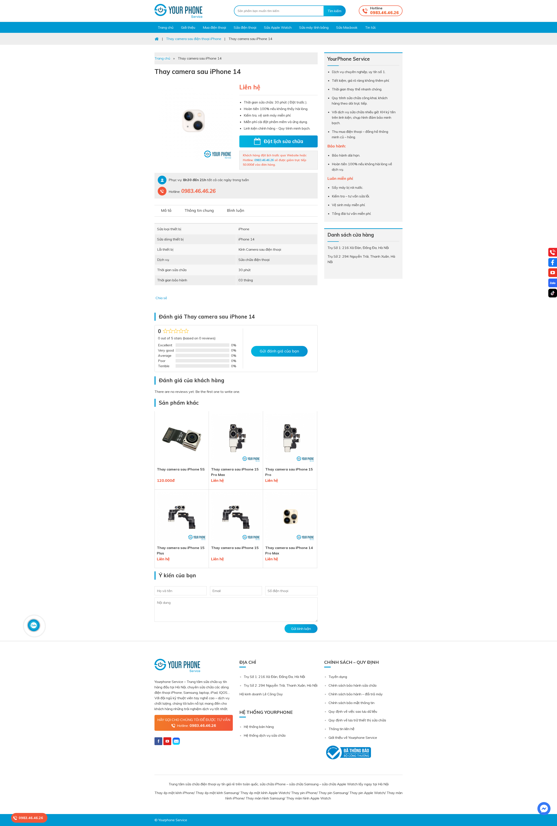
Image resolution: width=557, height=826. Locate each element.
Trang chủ (162, 58)
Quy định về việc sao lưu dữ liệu (353, 711)
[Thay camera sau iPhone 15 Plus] (181, 542)
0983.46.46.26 (384, 12)
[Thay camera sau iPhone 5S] (181, 464)
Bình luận (235, 210)
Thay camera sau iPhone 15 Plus (181, 550)
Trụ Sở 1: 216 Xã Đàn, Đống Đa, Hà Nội (274, 676)
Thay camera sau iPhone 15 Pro (289, 472)
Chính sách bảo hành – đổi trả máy (356, 694)
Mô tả (166, 210)
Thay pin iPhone (304, 793)
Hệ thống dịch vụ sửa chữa (264, 735)
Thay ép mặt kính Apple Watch (264, 793)
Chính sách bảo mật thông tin (351, 703)
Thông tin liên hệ (341, 729)
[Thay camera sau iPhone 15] (236, 542)
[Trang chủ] (156, 39)
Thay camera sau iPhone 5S (181, 469)
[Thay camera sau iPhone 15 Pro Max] (236, 464)
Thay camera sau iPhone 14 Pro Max (289, 550)
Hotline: (196, 725)
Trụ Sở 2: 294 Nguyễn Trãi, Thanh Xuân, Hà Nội (280, 685)
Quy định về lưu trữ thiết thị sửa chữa (357, 720)
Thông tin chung (199, 210)
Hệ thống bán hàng (259, 726)
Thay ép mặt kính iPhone (174, 793)
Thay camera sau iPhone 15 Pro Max (235, 472)
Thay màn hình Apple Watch (309, 798)
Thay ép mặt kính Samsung (217, 793)
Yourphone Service (178, 11)
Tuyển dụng (338, 676)
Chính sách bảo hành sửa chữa (352, 685)
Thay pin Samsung (333, 793)
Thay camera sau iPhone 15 (235, 548)
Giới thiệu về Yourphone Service (353, 737)
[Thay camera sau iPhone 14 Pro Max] (290, 542)
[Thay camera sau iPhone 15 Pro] (290, 464)
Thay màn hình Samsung (265, 798)
